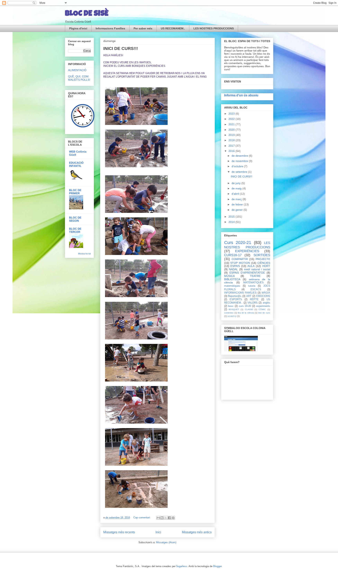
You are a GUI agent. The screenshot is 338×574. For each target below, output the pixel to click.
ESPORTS (236, 299)
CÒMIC (262, 309)
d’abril (236, 193)
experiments (263, 306)
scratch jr (231, 316)
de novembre (240, 161)
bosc (231, 306)
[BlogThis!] (162, 518)
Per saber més (143, 28)
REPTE (254, 299)
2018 (232, 140)
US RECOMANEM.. (173, 28)
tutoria (251, 286)
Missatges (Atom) (166, 542)
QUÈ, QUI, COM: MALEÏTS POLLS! (79, 78)
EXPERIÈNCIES (247, 251)
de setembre (240, 171)
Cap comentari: (142, 517)
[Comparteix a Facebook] (169, 518)
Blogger (217, 566)
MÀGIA (266, 292)
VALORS (252, 302)
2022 (232, 118)
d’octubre (238, 166)
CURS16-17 (233, 255)
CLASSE (249, 309)
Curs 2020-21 (237, 242)
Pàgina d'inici (78, 28)
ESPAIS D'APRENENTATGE (247, 272)
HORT (266, 266)
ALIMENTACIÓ (77, 70)
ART (248, 296)
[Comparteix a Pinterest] (173, 518)
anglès (266, 302)
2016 (232, 151)
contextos (229, 313)
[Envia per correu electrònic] (158, 518)
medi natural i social (257, 269)
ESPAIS (235, 266)
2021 (232, 124)
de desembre (240, 155)
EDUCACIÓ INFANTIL (76, 164)
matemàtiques (232, 286)
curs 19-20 (245, 306)
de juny (236, 183)
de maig (237, 188)
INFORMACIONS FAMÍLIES (240, 292)
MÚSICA (229, 276)
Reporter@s (234, 296)
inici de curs (264, 313)
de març (237, 199)
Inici (158, 532)
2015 (232, 216)
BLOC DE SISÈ (86, 14)
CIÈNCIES (263, 262)
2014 (232, 221)
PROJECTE (263, 259)
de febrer (238, 204)
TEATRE (255, 276)
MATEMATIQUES (253, 282)
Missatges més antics (197, 532)
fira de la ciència (246, 313)
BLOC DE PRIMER (75, 192)
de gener (238, 209)
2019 (232, 134)
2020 (232, 129)
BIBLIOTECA (232, 279)
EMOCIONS (263, 296)
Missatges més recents (119, 532)
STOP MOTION (240, 262)
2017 (232, 145)
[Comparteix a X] (166, 518)
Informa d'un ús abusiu (241, 95)
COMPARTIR (240, 259)
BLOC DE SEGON (75, 219)
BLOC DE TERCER (75, 230)
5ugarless (181, 566)
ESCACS (256, 289)
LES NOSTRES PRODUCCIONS (213, 28)
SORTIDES (262, 255)
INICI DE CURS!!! (120, 48)
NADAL (233, 269)
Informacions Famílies (110, 28)
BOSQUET (234, 309)
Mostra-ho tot (84, 253)
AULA (250, 266)
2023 (232, 113)
